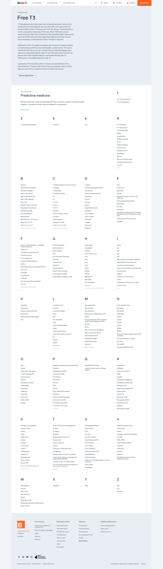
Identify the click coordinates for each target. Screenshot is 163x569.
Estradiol (119, 221)
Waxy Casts (24, 491)
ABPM (119, 133)
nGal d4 (119, 325)
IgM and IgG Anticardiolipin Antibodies (128, 259)
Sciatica (23, 448)
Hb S (86, 265)
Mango (87, 317)
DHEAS (87, 199)
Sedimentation (25, 451)
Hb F (86, 259)
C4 (54, 199)
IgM (118, 256)
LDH (54, 317)
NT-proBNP (120, 344)
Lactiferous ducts (58, 305)
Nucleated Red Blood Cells (125, 347)
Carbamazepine (57, 219)
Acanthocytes (121, 136)
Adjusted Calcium (122, 150)
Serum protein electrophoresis (30, 466)
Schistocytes (24, 446)
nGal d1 (119, 317)
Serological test (25, 457)
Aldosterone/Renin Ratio (124, 162)
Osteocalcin (24, 388)
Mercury (87, 350)
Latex (54, 314)
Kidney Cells (24, 314)
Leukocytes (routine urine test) (62, 334)
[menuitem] (22, 3)
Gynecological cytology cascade (62, 277)
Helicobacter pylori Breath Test (94, 288)
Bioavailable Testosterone (28, 208)
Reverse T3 (120, 394)
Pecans (55, 388)
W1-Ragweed (25, 486)
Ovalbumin (24, 391)
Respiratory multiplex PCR (125, 388)
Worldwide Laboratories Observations (32, 503)
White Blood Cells (26, 500)
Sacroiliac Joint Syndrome (28, 425)
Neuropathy (120, 311)
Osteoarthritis (25, 385)
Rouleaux (120, 406)
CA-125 (55, 202)
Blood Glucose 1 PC (27, 222)
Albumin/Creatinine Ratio (124, 159)
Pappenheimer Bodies (59, 371)
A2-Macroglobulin (122, 130)
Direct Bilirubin (89, 214)
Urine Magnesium (90, 454)
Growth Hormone (58, 268)
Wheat (23, 497)
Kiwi (22, 320)
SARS (22, 434)
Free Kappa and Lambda (28, 287)
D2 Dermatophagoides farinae (94, 188)
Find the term (25, 110)
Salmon (23, 431)
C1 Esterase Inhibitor (59, 193)
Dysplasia (88, 228)
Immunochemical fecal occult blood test (129, 268)
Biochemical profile (26, 211)
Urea (86, 431)
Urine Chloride (89, 443)
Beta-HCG (24, 202)
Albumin (119, 156)
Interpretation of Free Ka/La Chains (127, 282)
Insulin (119, 279)
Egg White (120, 191)
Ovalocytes (24, 394)
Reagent (119, 377)
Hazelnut (87, 251)
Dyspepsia (88, 225)
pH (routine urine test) (59, 400)
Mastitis (87, 324)
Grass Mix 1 (56, 265)
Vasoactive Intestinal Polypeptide (127, 434)
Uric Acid (87, 434)
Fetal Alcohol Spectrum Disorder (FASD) (33, 267)
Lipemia (55, 340)
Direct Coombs (89, 216)
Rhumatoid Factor (122, 403)
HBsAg (87, 274)
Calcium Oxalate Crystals (60, 214)
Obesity (23, 368)
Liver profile (56, 348)
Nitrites (119, 328)
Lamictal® (56, 308)
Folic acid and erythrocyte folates (31, 281)
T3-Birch (55, 428)
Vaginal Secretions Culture (125, 425)
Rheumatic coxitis (122, 397)
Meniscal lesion (89, 347)
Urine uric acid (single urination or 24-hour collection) (97, 461)
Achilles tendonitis (122, 139)
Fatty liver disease (26, 255)
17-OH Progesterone (123, 102)
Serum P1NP (24, 463)
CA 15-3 (55, 205)
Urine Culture (89, 446)
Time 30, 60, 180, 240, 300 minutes (63, 462)
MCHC (87, 327)
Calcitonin (56, 211)
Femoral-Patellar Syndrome (29, 261)
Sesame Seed (25, 469)
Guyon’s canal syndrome (60, 271)
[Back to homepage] (21, 525)
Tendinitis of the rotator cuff (61, 437)
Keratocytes (24, 308)
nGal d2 (119, 320)
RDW (118, 374)
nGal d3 (119, 322)
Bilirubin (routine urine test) (29, 205)
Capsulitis (56, 216)
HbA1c (87, 268)
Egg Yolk (119, 193)
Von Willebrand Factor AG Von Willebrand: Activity (126, 458)
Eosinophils (120, 209)
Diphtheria (88, 211)
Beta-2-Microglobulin (27, 199)
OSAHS (23, 380)
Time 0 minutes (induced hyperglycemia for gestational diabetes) (65, 458)
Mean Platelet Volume (91, 336)
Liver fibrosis (56, 345)
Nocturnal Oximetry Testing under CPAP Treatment (129, 335)
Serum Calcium (25, 460)
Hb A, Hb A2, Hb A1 (91, 254)
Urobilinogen (88, 467)
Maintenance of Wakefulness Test (95, 314)
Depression (88, 196)
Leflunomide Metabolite (60, 325)
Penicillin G (56, 394)
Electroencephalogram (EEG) (126, 201)
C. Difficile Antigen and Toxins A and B (64, 185)
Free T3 (23, 290)
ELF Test (119, 207)
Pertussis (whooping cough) (61, 397)
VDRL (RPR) (121, 440)
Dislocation (88, 219)
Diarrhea (87, 202)
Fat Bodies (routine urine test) (30, 252)
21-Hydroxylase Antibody (28, 125)
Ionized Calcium (121, 285)
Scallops (23, 443)
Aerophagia (120, 153)
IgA (118, 248)
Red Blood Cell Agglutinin (124, 380)
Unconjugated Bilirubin (92, 425)
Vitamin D (120, 451)
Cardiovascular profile (59, 225)
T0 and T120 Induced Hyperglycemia (64, 425)
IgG (118, 254)
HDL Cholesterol (90, 282)
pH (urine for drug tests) (60, 403)
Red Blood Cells (121, 385)
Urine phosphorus (90, 457)
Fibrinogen (24, 272)
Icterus (119, 245)
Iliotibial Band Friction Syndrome (126, 262)
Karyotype (24, 305)
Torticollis (55, 469)
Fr (96, 3)
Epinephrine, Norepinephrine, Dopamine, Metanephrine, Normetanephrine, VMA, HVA (129, 214)
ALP (118, 168)
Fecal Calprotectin (26, 258)
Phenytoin (56, 408)
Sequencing (24, 454)
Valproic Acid (121, 428)
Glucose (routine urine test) (61, 256)
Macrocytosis (89, 308)
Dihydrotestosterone (91, 208)
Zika (118, 486)
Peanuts (55, 383)
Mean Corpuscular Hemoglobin (94, 330)
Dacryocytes (89, 191)
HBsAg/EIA (88, 277)
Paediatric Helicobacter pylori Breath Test (65, 365)
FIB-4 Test (24, 270)
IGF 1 (118, 251)
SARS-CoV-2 (25, 437)
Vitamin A (120, 446)
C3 (54, 196)
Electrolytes (120, 204)
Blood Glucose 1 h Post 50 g (29, 219)
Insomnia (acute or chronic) (125, 277)
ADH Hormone (121, 148)
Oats (22, 365)
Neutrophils (120, 314)
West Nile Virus (25, 494)
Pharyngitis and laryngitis (60, 406)
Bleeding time (25, 216)
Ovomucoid (24, 397)
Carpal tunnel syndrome (60, 228)
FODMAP (24, 278)
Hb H (86, 262)
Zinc (118, 489)
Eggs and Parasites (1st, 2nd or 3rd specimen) (127, 197)
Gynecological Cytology (60, 274)
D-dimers (88, 185)
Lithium (55, 343)
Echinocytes (120, 188)
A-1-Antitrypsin (121, 125)
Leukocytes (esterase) (59, 331)
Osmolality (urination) (27, 383)
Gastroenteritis (57, 251)
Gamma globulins (58, 248)
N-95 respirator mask (123, 305)
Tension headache (58, 443)
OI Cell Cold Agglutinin (27, 374)
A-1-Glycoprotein (122, 128)
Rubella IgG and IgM (123, 408)
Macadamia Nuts (90, 305)
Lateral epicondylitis (59, 311)
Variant (119, 431)
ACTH (119, 142)
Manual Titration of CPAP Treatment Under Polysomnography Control (96, 320)
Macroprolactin (89, 311)
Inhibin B (119, 274)
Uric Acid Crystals (90, 437)
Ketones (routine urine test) (29, 311)
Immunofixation (121, 271)
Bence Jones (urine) (27, 193)
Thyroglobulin (57, 451)
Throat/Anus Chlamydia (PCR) (62, 448)
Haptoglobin (88, 248)
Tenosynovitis (57, 440)
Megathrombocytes (91, 341)
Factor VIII (24, 250)
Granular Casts (57, 262)
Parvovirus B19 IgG (58, 374)
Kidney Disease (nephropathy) (30, 317)
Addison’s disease (122, 145)
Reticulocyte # (121, 391)
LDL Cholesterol (57, 320)
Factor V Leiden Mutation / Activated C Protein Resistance (33, 246)
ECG (118, 185)
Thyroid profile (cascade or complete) (64, 454)
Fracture (23, 284)
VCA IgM (119, 437)
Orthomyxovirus (25, 377)
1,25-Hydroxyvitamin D (124, 99)
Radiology (120, 368)
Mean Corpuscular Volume (93, 333)
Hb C (86, 256)
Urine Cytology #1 (90, 448)
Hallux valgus (89, 245)
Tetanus (55, 446)
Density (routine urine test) (93, 193)
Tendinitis (55, 434)
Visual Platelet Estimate (124, 443)
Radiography (121, 365)
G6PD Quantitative (58, 245)
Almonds (119, 165)
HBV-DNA (88, 279)
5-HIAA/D (56, 125)
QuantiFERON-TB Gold (92, 365)
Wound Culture (25, 506)
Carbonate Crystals (58, 222)
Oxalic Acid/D (25, 400)
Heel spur (88, 285)
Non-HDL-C (120, 341)
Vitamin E (120, 454)
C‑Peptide (56, 188)
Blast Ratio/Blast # (26, 214)
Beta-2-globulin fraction (28, 196)
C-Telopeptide (57, 191)
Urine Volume (89, 465)
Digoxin (87, 205)
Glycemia (55, 259)
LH (54, 337)
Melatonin (88, 344)
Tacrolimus (56, 431)
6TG (86, 125)
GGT (54, 254)
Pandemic (56, 368)
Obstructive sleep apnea (28, 371)
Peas (54, 385)
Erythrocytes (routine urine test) (126, 219)
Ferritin (23, 264)
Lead (54, 322)
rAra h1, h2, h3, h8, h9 (123, 371)
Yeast (86, 486)
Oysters (23, 403)
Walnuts (23, 489)
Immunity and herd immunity (125, 265)
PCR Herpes (56, 377)
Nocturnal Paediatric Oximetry (126, 338)
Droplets (87, 222)
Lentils (55, 328)
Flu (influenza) (25, 275)
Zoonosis (119, 491)
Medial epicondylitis (91, 338)
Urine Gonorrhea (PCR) (92, 451)
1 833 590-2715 (23, 531)
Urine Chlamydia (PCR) (92, 440)
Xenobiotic (56, 486)
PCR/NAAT (56, 380)
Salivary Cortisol (25, 428)
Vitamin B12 (120, 448)
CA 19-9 (55, 208)
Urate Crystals (89, 428)
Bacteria (23, 185)
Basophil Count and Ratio (28, 188)
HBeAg (87, 271)
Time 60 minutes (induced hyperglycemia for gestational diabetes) (65, 465)
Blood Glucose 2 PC (27, 225)
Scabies (23, 440)
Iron (118, 288)
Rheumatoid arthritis (123, 400)
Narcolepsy (120, 308)
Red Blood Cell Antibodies (125, 383)
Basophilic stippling (26, 191)
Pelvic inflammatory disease (61, 391)
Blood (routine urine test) (28, 228)
